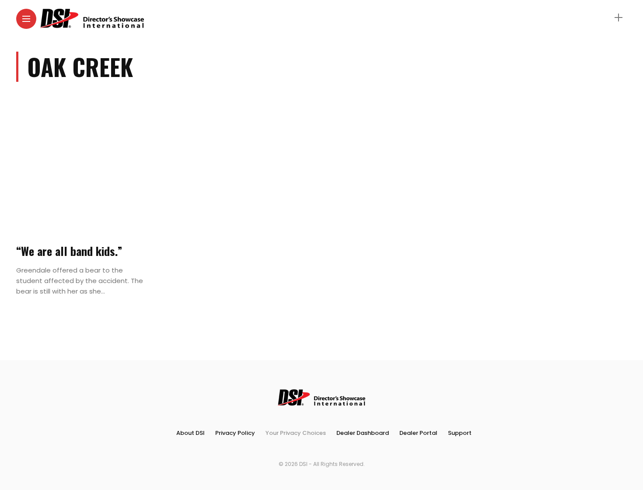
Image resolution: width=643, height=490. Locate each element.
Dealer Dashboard (362, 433)
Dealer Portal (418, 433)
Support (460, 433)
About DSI (190, 433)
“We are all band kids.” (69, 250)
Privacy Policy (235, 433)
